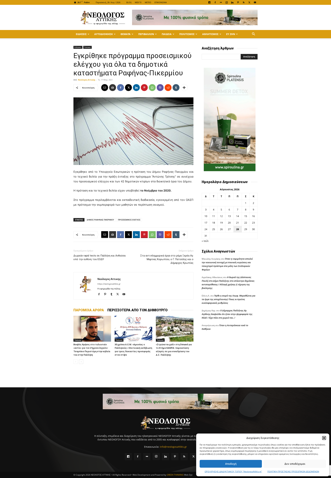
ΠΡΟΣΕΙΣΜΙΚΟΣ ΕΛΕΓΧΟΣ (129, 219)
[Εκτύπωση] (112, 87)
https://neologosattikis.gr (109, 284)
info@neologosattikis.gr (173, 446)
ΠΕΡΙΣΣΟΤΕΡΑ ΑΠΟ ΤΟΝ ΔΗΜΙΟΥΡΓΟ (137, 310)
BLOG (129, 2)
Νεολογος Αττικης (86, 79)
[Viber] (160, 87)
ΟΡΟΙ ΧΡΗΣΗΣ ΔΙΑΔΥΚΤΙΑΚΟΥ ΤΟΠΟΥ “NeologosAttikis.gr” (233, 471)
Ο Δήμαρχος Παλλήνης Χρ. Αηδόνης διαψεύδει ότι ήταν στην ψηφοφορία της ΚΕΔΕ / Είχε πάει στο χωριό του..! (227, 314)
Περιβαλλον (146, 34)
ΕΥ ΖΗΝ (230, 34)
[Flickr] (220, 2)
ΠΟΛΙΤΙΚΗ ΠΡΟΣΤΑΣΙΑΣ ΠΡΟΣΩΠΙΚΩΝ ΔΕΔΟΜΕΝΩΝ (293, 471)
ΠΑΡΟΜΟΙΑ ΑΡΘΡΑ (88, 310)
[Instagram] (226, 2)
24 (205, 229)
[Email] (104, 87)
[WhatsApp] (152, 87)
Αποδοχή (231, 463)
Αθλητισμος (210, 34)
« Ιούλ (205, 241)
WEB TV (138, 2)
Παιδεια (167, 34)
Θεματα (126, 34)
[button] (324, 438)
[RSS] (243, 2)
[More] (184, 87)
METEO (148, 2)
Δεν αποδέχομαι (294, 463)
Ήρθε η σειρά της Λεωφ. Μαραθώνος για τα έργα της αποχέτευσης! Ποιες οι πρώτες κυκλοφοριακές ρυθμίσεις (228, 299)
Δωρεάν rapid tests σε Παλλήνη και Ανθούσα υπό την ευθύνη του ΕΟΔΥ (99, 257)
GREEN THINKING (175, 474)
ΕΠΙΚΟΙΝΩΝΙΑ (160, 2)
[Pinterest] (237, 2)
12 (221, 216)
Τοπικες (87, 47)
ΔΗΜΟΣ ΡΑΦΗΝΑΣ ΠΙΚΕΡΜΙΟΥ (100, 219)
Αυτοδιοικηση (103, 34)
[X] (249, 2)
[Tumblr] (176, 87)
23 (253, 222)
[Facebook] (215, 2)
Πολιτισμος (186, 34)
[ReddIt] (168, 87)
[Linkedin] (232, 2)
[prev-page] (75, 362)
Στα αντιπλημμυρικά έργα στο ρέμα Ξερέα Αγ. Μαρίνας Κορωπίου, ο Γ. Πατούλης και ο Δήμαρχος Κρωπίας (166, 259)
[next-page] (81, 362)
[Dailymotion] (209, 2)
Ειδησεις (81, 34)
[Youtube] (255, 2)
